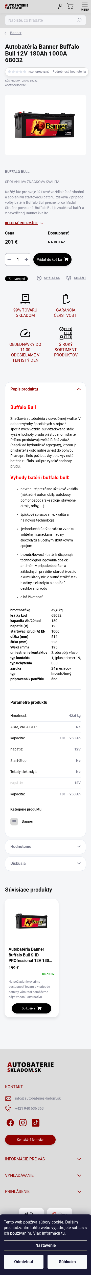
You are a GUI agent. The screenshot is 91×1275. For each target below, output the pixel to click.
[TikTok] (34, 1121)
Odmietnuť (23, 1261)
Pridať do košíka (49, 259)
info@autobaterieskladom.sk (38, 1098)
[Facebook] (9, 1121)
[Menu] (84, 6)
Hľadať (79, 20)
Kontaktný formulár (30, 1139)
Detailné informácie (21, 223)
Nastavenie (45, 1245)
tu (63, 1233)
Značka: (15, 84)
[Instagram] (22, 1121)
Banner (27, 821)
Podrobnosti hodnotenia (69, 71)
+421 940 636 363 (29, 1108)
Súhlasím (67, 1261)
